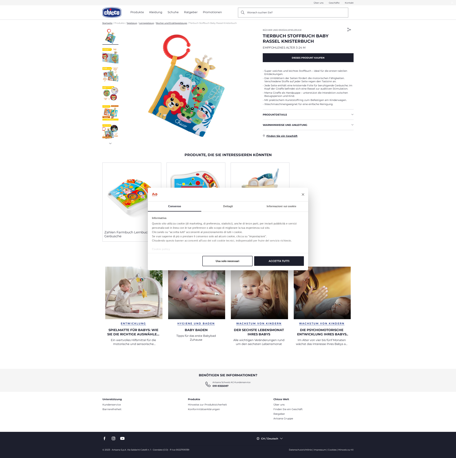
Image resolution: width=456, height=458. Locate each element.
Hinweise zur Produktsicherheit (207, 404)
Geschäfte (334, 2)
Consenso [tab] (174, 206)
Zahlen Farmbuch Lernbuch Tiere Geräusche (131, 234)
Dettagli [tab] (228, 206)
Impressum (320, 449)
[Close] (452, 3)
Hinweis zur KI (346, 449)
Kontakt (349, 2)
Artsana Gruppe (283, 418)
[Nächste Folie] (110, 142)
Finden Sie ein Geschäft (288, 409)
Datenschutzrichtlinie (300, 449)
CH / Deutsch (269, 438)
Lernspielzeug (146, 23)
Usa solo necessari (227, 260)
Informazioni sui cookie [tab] (281, 206)
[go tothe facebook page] (104, 438)
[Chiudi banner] (303, 194)
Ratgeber (279, 413)
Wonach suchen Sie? (260, 12)
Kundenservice (111, 404)
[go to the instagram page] (113, 438)
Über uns (318, 2)
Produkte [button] (137, 12)
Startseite (107, 23)
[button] (110, 36)
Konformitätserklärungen (204, 409)
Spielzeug (132, 23)
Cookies (332, 449)
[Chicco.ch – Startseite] (111, 12)
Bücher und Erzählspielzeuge (171, 23)
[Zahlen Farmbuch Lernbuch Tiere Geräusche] (132, 195)
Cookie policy (161, 249)
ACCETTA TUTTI (279, 260)
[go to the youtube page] (122, 438)
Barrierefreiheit (111, 409)
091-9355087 (221, 386)
